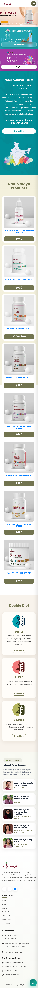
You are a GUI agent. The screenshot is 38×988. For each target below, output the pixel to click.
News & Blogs (6, 920)
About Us (5, 904)
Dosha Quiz (6, 916)
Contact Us (6, 923)
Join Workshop (19, 45)
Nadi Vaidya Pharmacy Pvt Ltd (15, 966)
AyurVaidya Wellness (12, 975)
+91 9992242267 (11, 938)
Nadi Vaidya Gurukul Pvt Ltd (14, 962)
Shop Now (19, 67)
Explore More (19, 131)
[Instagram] (9, 889)
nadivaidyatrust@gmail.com (15, 947)
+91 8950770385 (11, 935)
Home (4, 900)
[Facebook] (4, 889)
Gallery (4, 908)
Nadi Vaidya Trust (11, 970)
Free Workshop (7, 912)
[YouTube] (15, 889)
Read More (19, 650)
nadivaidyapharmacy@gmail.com (17, 944)
